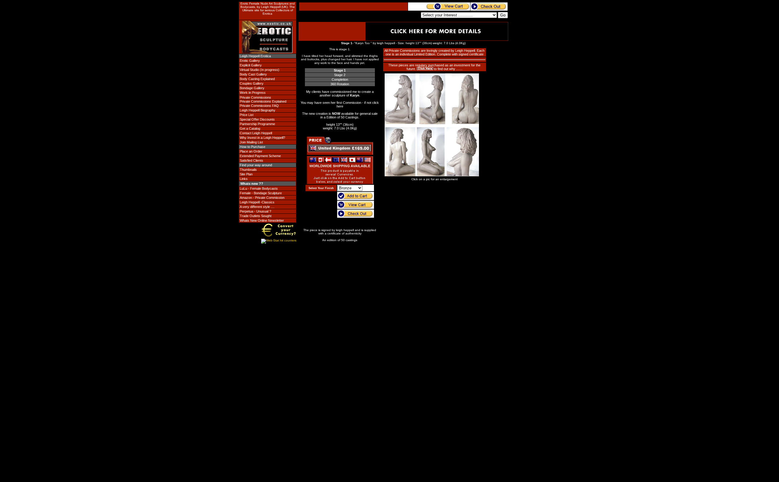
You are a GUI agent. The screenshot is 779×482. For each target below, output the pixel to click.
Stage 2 (339, 75)
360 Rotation (339, 84)
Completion (340, 79)
